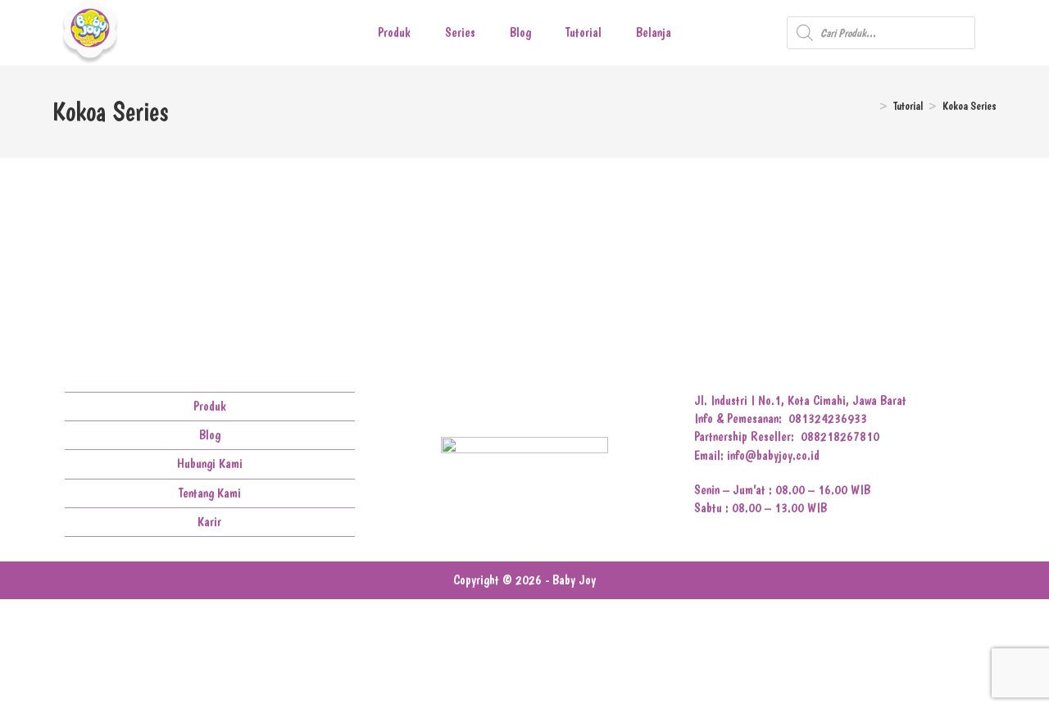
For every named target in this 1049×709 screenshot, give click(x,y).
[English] (987, 33)
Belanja (653, 32)
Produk (394, 32)
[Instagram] (512, 406)
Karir (209, 521)
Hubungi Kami (210, 463)
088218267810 (840, 436)
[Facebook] (486, 406)
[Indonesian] (1008, 33)
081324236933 (827, 418)
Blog (520, 32)
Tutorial (583, 32)
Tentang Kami (210, 493)
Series (460, 32)
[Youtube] (537, 406)
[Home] (869, 105)
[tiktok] (562, 406)
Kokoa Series (969, 105)
